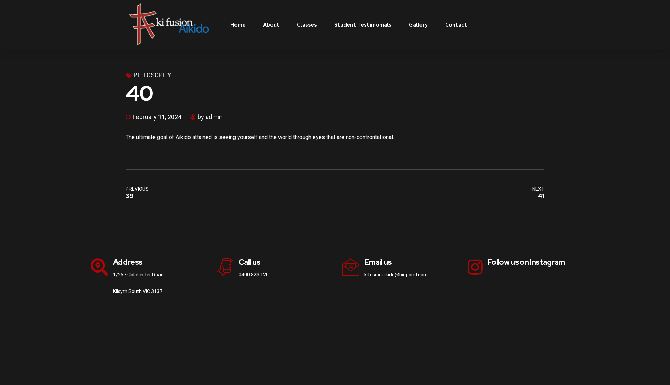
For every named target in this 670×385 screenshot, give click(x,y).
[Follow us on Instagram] (475, 267)
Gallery (418, 24)
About (271, 24)
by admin (210, 117)
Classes (307, 24)
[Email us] (350, 267)
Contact (456, 24)
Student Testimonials (363, 24)
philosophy (152, 75)
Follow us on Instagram (526, 262)
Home (238, 24)
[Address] (99, 267)
